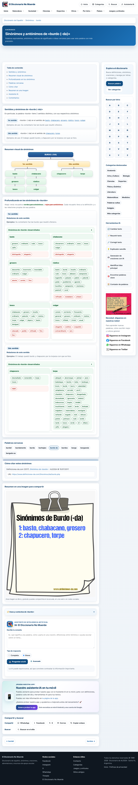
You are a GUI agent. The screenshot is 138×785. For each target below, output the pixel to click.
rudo (33, 243)
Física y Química (114, 187)
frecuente (78, 312)
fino (30, 280)
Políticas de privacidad (118, 767)
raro (71, 331)
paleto (76, 278)
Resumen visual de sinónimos (20, 75)
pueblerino (67, 282)
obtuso (83, 415)
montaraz (80, 286)
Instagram (46, 765)
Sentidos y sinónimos (17, 72)
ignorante (71, 398)
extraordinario (60, 331)
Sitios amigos (78, 772)
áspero (30, 320)
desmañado (16, 378)
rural (66, 290)
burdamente (20, 448)
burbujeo (42, 448)
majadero (58, 410)
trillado (65, 320)
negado (68, 415)
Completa (15, 655)
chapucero (50, 133)
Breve (27, 655)
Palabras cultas (113, 203)
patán (57, 282)
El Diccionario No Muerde (52, 779)
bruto (57, 386)
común (57, 312)
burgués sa (11, 453)
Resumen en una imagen (18, 90)
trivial (73, 320)
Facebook (46, 761)
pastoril (58, 290)
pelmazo (66, 419)
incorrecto (27, 270)
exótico (68, 327)
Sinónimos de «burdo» (39, 469)
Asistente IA (13, 94)
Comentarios (14, 98)
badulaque (59, 382)
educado (15, 331)
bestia (69, 382)
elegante (27, 254)
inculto (73, 270)
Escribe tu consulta (14, 630)
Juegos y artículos (116, 11)
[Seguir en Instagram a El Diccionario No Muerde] (118, 304)
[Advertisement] (69, 53)
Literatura (111, 192)
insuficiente (59, 406)
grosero (64, 120)
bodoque (85, 382)
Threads (45, 776)
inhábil (77, 402)
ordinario (24, 243)
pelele (57, 419)
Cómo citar (13, 87)
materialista (70, 410)
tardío (82, 419)
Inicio (6, 11)
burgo (74, 448)
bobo (76, 382)
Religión (110, 208)
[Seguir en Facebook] (118, 340)
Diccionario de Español (13, 20)
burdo (38, 20)
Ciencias (110, 181)
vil (79, 423)
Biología (126, 176)
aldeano (73, 274)
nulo (75, 415)
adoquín (58, 378)
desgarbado (81, 394)
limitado (85, 406)
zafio (14, 248)
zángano (65, 427)
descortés (16, 270)
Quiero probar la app (26, 707)
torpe (57, 133)
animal (79, 378)
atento (14, 280)
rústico (71, 120)
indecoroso (59, 402)
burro (73, 386)
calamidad (82, 386)
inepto (69, 402)
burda (32, 448)
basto (47, 120)
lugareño (58, 278)
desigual (15, 324)
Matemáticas (112, 197)
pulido (24, 331)
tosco (77, 120)
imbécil (81, 398)
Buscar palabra (114, 83)
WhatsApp (46, 772)
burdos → (91, 741)
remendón (28, 378)
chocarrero (59, 243)
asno (86, 378)
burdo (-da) (51, 154)
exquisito (77, 327)
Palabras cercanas (16, 83)
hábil (14, 389)
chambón (58, 394)
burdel (9, 448)
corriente (67, 312)
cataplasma (59, 390)
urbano (79, 297)
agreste (77, 282)
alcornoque (69, 378)
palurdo (85, 278)
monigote (81, 410)
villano (85, 423)
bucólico (58, 286)
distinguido (16, 254)
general (58, 316)
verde (72, 423)
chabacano (55, 120)
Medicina (126, 197)
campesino (83, 274)
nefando (58, 415)
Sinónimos (29, 20)
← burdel (10, 741)
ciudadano (69, 297)
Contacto (77, 761)
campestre (69, 286)
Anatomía (111, 170)
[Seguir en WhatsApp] (118, 344)
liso (13, 335)
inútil (70, 406)
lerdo (77, 406)
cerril (78, 390)
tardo (57, 423)
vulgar (82, 120)
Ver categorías (114, 89)
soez (79, 243)
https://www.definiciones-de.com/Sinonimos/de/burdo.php (36, 474)
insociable (38, 270)
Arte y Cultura (113, 176)
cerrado (70, 390)
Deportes (122, 181)
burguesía (84, 448)
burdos (65, 448)
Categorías (77, 765)
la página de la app (50, 698)
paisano (68, 278)
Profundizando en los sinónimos (22, 79)
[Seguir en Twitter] (118, 349)
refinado (58, 297)
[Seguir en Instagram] (118, 335)
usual (81, 320)
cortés (22, 280)
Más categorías (113, 213)
